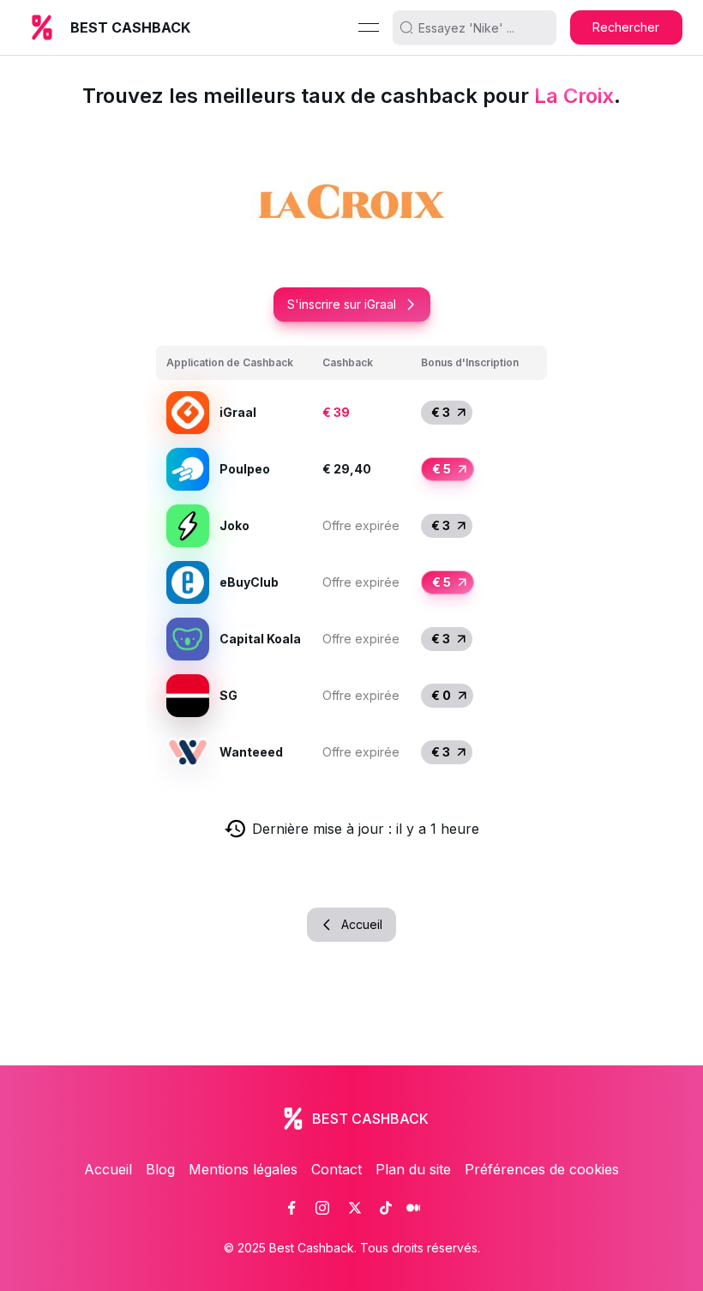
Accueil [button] (361, 924)
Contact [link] (336, 1169)
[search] (481, 27)
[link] (291, 1208)
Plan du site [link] (413, 1169)
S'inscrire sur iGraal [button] (341, 304)
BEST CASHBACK (130, 27)
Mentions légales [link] (243, 1169)
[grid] (351, 563)
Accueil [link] (108, 1169)
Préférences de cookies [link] (542, 1169)
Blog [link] (160, 1169)
